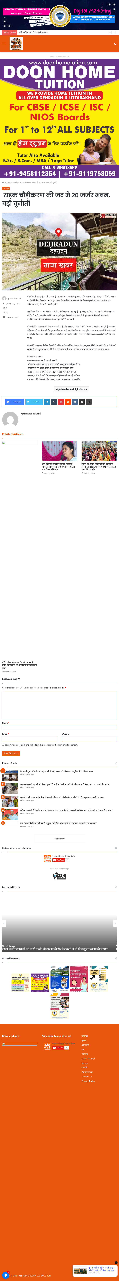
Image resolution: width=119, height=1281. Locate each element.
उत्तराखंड (14, 182)
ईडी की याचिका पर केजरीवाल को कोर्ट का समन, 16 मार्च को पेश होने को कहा (19, 665)
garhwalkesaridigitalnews (72, 389)
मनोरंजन (85, 1054)
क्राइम (84, 1040)
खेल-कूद (85, 1063)
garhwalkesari (14, 298)
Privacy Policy (88, 1081)
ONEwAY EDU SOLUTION (39, 1276)
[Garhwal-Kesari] (16, 43)
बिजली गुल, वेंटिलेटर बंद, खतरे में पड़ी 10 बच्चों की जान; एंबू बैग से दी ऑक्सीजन (56, 771)
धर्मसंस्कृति (85, 1045)
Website (65, 734)
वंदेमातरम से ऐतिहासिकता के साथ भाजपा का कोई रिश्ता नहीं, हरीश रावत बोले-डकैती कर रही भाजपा (66, 810)
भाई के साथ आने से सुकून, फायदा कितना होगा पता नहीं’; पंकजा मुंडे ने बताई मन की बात (58, 467)
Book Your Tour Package (59, 869)
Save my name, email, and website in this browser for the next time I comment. (41, 745)
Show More (59, 839)
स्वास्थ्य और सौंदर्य (88, 1058)
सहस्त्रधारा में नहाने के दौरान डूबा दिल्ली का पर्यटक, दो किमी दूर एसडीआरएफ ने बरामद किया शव (65, 784)
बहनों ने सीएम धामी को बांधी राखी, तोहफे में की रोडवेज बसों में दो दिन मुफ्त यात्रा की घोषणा (49, 32)
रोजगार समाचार (87, 1072)
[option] (59, 923)
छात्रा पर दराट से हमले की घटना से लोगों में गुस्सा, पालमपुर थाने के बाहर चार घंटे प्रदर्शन (99, 467)
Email (5, 734)
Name (5, 723)
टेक (83, 1049)
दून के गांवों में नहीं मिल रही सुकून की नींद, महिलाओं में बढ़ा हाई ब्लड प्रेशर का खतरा (58, 823)
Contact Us (87, 1076)
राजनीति (85, 1067)
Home (7, 182)
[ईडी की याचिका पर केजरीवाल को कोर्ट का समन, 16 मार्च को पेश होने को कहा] (19, 550)
